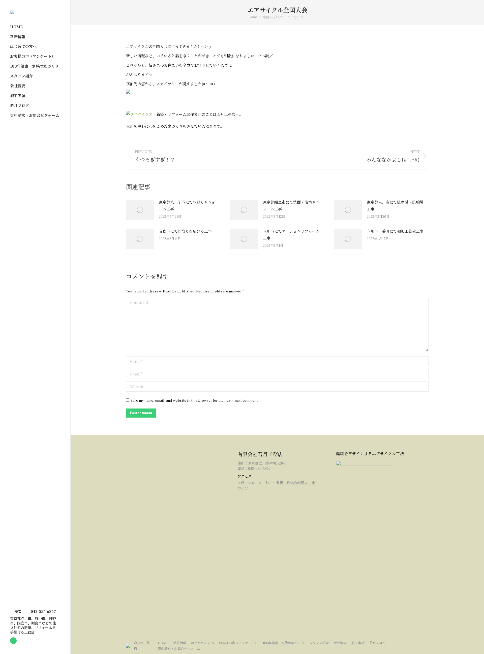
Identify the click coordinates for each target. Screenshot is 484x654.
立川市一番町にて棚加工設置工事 (395, 231)
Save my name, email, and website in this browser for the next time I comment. (194, 400)
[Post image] (140, 210)
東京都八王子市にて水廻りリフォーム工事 (187, 205)
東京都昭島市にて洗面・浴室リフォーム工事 (291, 205)
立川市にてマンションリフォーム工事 (291, 234)
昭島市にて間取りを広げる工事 (185, 231)
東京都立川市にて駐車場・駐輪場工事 (395, 205)
